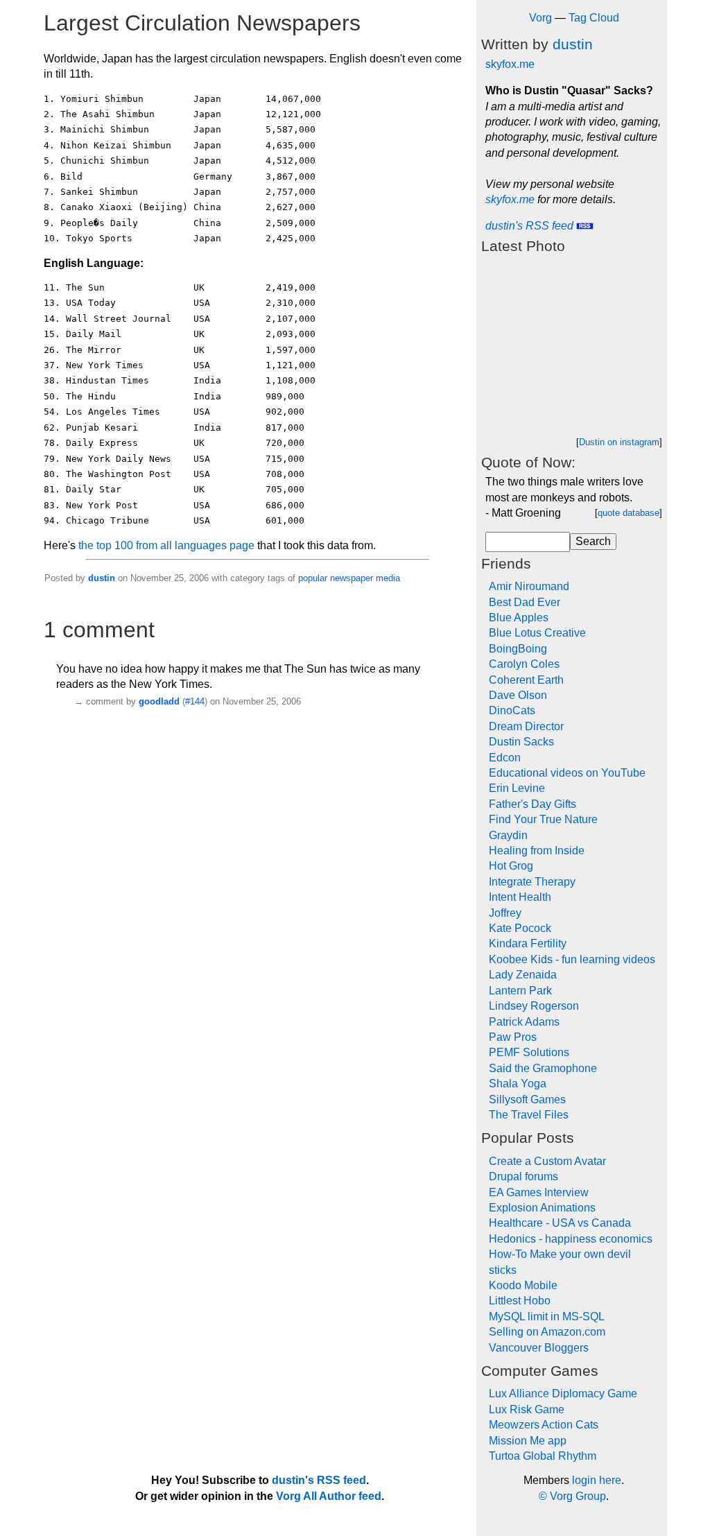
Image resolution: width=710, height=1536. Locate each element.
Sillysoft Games (527, 1099)
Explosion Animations (542, 1208)
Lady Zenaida (523, 975)
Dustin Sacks (521, 742)
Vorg (540, 18)
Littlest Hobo (520, 1300)
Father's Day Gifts (532, 804)
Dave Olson (518, 695)
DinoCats (512, 710)
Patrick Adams (524, 1022)
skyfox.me (510, 64)
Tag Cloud (594, 18)
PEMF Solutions (529, 1052)
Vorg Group (578, 1496)
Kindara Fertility (527, 943)
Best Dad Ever (524, 602)
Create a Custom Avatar (547, 1161)
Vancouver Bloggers (539, 1348)
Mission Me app (527, 1441)
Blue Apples (518, 617)
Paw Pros (513, 1037)
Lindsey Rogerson (534, 1006)
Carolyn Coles (524, 664)
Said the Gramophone (543, 1068)
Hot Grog (511, 866)
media (388, 578)
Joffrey (505, 913)
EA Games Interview (539, 1192)
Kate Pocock (520, 928)
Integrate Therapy (532, 882)
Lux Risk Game (526, 1409)
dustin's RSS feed (530, 226)
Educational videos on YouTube (567, 773)
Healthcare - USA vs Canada (560, 1223)
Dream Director (526, 726)
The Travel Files (529, 1115)
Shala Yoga (517, 1083)
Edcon (505, 757)
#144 (195, 701)
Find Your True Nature (543, 819)
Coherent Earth (526, 680)
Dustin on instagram (619, 442)
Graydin (508, 835)
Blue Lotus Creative (537, 633)
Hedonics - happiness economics (570, 1239)
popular (312, 578)
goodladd (159, 701)
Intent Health (520, 897)
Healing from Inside (537, 850)
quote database (628, 513)
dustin (101, 578)
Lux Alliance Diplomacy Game (563, 1393)
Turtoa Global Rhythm (542, 1456)
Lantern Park (520, 990)
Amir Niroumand (529, 586)
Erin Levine (517, 788)
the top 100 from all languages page (166, 545)
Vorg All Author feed (328, 1496)
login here (596, 1480)
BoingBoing (518, 649)
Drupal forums (523, 1176)
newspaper (351, 578)
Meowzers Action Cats (543, 1425)
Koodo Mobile (523, 1285)
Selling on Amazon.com (547, 1332)
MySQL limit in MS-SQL (547, 1316)
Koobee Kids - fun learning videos (572, 959)
